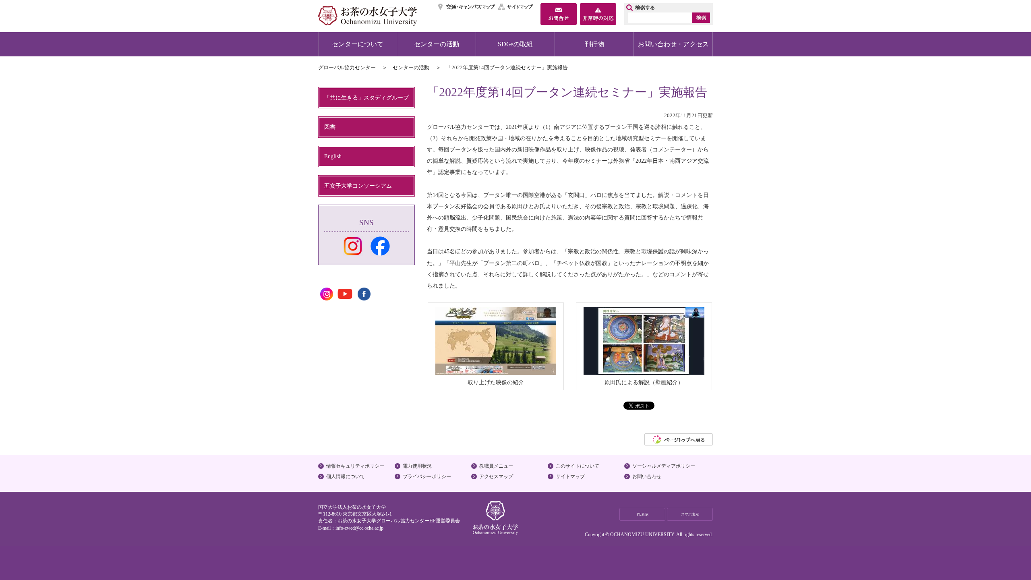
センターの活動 (436, 44)
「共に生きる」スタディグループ (366, 97)
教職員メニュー (496, 466)
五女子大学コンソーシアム (358, 185)
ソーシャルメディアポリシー (663, 466)
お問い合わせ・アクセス (673, 44)
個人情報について (345, 476)
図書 (329, 127)
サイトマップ (516, 6)
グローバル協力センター (347, 67)
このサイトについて (577, 466)
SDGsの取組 (515, 44)
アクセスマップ (496, 476)
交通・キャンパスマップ (467, 6)
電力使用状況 (417, 466)
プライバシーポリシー (427, 476)
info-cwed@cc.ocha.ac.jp (359, 528)
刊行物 (594, 44)
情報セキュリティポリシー (355, 466)
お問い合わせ (646, 476)
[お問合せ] (558, 15)
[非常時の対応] (598, 15)
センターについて (357, 44)
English (333, 156)
